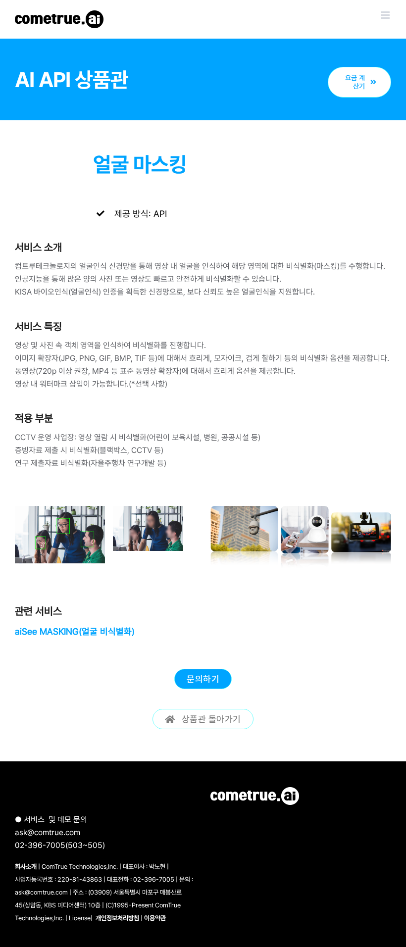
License (80, 918)
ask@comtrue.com (47, 832)
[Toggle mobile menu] (386, 15)
